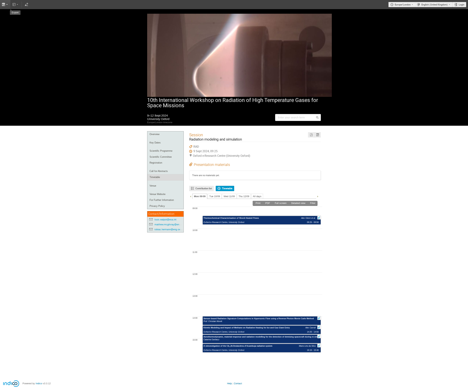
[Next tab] (317, 196)
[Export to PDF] (311, 135)
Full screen (280, 203)
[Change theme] (15, 4)
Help (229, 383)
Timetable (155, 177)
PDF (267, 203)
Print (258, 203)
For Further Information (162, 200)
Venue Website (157, 194)
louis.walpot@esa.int (165, 219)
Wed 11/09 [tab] (229, 196)
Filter (312, 203)
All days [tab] (257, 196)
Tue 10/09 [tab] (214, 196)
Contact (238, 383)
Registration (156, 162)
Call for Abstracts (159, 171)
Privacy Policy (157, 206)
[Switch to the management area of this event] (26, 4)
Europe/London (403, 4)
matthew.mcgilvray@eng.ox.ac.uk (172, 224)
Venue (153, 185)
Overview (154, 134)
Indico (39, 383)
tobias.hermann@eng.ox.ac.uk (170, 229)
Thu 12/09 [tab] (244, 196)
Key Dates (155, 142)
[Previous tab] (190, 196)
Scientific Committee (161, 156)
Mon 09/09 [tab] (199, 196)
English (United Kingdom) (434, 4)
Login (461, 4)
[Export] (317, 135)
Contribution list (203, 188)
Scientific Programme (161, 150)
